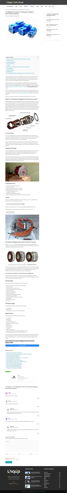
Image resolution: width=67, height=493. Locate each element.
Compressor (32, 6)
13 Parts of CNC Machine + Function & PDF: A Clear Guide (14, 360)
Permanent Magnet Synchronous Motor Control (18, 66)
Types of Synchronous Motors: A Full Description (13, 355)
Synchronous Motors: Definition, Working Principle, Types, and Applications (17, 357)
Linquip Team (12, 426)
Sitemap (13, 482)
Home (6, 9)
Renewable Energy (47, 476)
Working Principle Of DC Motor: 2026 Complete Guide (52, 30)
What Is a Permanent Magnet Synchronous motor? (19, 59)
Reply (38, 398)
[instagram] (19, 379)
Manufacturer (46, 480)
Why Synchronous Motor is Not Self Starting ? (12, 356)
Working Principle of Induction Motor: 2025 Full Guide (14, 352)
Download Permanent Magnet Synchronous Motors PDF (21, 73)
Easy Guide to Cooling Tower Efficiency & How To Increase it (35, 472)
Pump (50, 6)
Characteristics (10, 63)
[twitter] (22, 379)
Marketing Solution (10, 6)
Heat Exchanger (46, 483)
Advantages (10, 68)
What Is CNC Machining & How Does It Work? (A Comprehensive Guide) (16, 361)
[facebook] (18, 379)
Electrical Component (47, 473)
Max (19, 375)
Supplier (45, 484)
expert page (26, 429)
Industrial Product (47, 475)
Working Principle (11, 62)
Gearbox (37, 6)
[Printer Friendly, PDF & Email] (7, 371)
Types (8, 65)
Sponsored (46, 472)
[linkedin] (21, 379)
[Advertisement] (22, 48)
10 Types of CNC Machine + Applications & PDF (52, 14)
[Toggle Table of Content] (37, 57)
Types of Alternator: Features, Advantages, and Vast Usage (35, 481)
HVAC (16, 6)
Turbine (42, 6)
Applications (10, 71)
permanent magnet (11, 244)
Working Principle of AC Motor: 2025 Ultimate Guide (13, 365)
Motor (46, 6)
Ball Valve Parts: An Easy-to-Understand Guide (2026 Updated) (36, 485)
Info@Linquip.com (16, 483)
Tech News (8, 413)
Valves (21, 6)
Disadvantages (10, 70)
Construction (10, 60)
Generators (26, 6)
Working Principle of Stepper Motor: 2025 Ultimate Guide (14, 364)
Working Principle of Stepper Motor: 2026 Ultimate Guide (52, 35)
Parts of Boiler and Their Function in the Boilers (36, 477)
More (53, 6)
